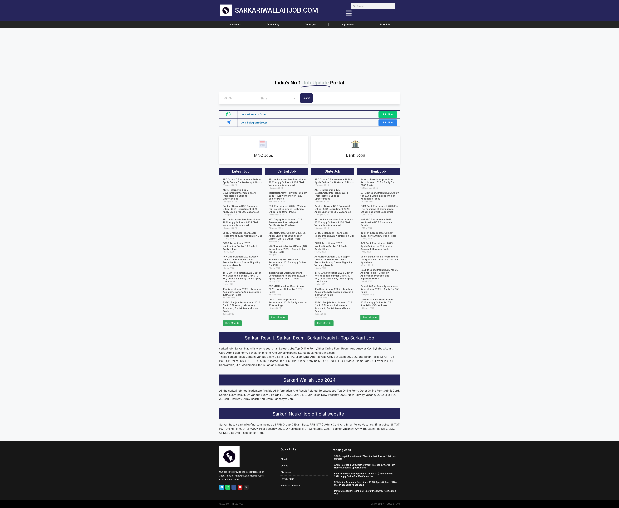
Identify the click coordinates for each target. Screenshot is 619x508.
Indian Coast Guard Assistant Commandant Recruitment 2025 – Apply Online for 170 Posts (288, 275)
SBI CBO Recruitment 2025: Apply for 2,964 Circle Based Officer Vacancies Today (379, 195)
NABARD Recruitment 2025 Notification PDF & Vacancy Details (376, 222)
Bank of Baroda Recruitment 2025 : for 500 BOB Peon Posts (378, 234)
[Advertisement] (96, 52)
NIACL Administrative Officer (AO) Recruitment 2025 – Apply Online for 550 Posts (288, 249)
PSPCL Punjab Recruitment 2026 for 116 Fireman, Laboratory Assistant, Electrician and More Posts (241, 307)
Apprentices (347, 24)
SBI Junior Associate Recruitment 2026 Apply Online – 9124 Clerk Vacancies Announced (242, 222)
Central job (310, 24)
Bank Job (385, 24)
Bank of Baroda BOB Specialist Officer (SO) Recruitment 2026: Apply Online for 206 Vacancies (241, 209)
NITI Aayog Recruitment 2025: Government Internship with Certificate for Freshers (286, 222)
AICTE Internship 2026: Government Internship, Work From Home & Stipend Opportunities (239, 194)
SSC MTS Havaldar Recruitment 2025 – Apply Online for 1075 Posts (287, 289)
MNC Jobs (263, 155)
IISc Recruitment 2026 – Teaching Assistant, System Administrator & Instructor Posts (242, 292)
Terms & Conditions (290, 485)
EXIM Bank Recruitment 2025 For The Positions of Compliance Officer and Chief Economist (379, 209)
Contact (285, 465)
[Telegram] (221, 487)
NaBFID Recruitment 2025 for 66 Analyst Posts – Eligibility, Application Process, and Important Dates (379, 274)
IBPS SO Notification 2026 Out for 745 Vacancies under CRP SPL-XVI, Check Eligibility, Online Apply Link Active (242, 277)
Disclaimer (286, 472)
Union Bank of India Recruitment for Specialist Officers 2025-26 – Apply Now (379, 259)
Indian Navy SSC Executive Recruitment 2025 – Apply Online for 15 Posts (287, 262)
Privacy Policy (287, 478)
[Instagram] (246, 487)
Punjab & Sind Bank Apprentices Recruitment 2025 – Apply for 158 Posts (379, 289)
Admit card (235, 24)
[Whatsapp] (227, 487)
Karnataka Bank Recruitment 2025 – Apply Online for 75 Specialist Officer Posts (376, 302)
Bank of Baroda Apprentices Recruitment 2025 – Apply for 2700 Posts (377, 182)
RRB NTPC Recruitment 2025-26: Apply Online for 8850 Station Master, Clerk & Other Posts (287, 235)
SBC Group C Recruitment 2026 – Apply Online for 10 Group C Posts (242, 181)
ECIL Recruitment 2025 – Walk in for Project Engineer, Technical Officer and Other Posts (287, 209)
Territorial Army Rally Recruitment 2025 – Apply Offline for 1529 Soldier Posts (288, 195)
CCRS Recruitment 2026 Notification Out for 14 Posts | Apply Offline (240, 246)
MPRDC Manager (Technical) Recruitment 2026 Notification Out (242, 234)
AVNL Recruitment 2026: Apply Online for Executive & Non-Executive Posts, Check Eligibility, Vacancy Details (241, 261)
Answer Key (273, 24)
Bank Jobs (355, 155)
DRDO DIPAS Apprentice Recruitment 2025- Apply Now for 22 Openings (288, 302)
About (284, 459)
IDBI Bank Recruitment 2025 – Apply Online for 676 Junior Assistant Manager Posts (377, 246)
